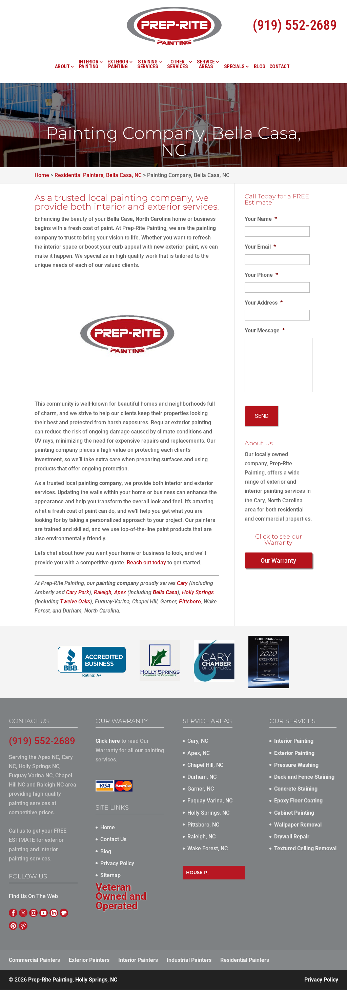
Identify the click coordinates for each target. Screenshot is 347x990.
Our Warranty (278, 560)
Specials (234, 67)
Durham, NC (202, 777)
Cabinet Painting (294, 813)
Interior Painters (138, 960)
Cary (182, 583)
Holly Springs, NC (208, 813)
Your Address (264, 302)
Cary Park (77, 592)
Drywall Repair (291, 836)
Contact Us (113, 839)
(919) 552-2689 (295, 25)
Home (107, 827)
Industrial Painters (189, 960)
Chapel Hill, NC (205, 765)
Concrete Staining (296, 788)
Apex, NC (198, 753)
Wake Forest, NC (207, 848)
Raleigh (102, 592)
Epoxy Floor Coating (298, 800)
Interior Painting (88, 64)
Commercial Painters (34, 960)
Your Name (261, 219)
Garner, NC (200, 788)
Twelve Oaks (75, 601)
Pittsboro (190, 601)
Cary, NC (197, 741)
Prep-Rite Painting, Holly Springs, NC (72, 979)
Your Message (265, 330)
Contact (279, 67)
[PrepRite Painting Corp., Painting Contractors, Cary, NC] (92, 662)
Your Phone (261, 275)
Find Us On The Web (33, 896)
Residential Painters (244, 960)
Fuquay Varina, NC (209, 800)
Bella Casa (165, 592)
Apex (120, 592)
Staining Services (147, 64)
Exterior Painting (117, 64)
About (62, 67)
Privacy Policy (117, 863)
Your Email (260, 247)
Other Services (177, 64)
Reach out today (146, 562)
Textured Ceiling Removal (305, 848)
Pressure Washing (296, 765)
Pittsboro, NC (203, 824)
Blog (259, 67)
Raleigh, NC (201, 836)
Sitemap (110, 875)
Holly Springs (198, 592)
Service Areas (206, 64)
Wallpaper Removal (298, 824)
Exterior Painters (89, 960)
